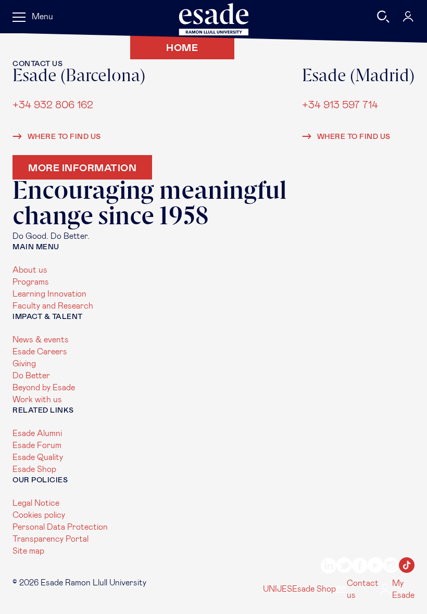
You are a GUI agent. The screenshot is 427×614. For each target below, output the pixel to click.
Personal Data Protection (60, 527)
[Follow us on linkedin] (328, 567)
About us (29, 270)
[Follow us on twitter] (344, 567)
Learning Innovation (49, 294)
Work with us (37, 399)
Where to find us (63, 136)
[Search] (383, 16)
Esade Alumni (37, 433)
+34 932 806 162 (52, 105)
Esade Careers (39, 352)
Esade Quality (37, 457)
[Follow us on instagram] (391, 567)
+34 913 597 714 (340, 105)
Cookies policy (38, 515)
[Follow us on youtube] (375, 567)
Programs (30, 282)
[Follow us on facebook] (360, 567)
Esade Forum (36, 445)
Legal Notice (35, 503)
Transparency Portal (50, 539)
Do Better (31, 376)
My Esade (403, 589)
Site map (28, 551)
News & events (40, 340)
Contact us (363, 589)
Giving (24, 364)
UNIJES (277, 589)
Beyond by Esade (43, 387)
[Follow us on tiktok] (407, 567)
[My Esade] (408, 16)
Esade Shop (34, 469)
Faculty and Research (52, 306)
